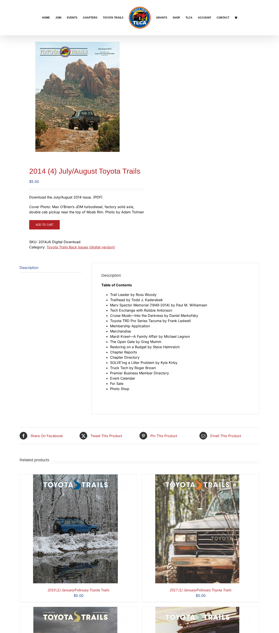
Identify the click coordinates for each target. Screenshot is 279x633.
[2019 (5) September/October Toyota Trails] (74, 609)
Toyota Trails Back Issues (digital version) (81, 247)
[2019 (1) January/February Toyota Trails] (74, 477)
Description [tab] (29, 267)
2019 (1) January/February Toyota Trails (78, 590)
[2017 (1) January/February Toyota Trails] (196, 477)
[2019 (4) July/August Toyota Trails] (196, 609)
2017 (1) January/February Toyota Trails (200, 590)
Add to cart (44, 225)
